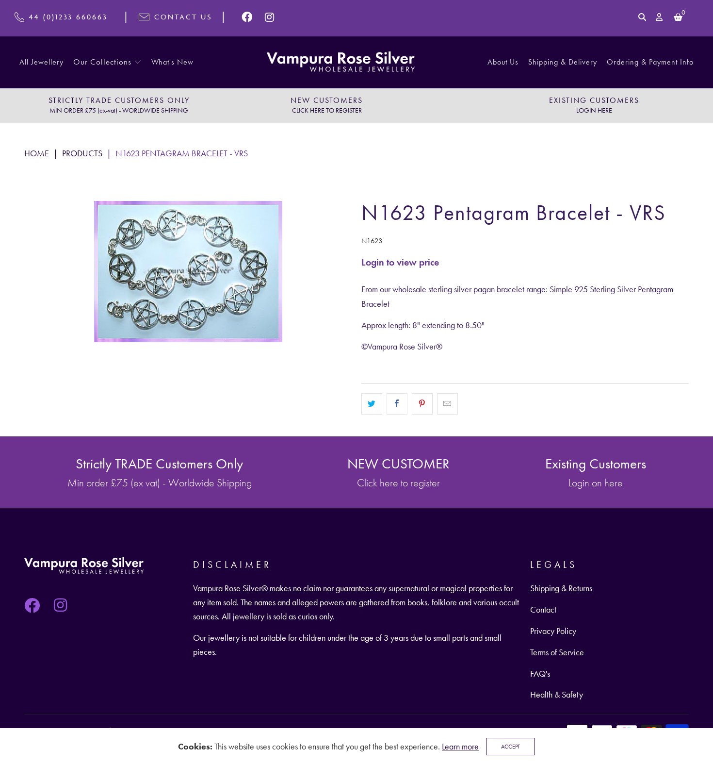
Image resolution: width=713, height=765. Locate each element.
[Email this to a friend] (447, 404)
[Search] (642, 17)
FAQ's (540, 673)
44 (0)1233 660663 (68, 16)
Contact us (183, 16)
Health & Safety (556, 694)
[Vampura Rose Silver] (341, 62)
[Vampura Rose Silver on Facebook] (248, 17)
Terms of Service (557, 652)
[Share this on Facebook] (397, 404)
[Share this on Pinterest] (422, 404)
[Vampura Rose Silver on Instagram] (269, 17)
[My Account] (660, 17)
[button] (107, 62)
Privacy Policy (553, 630)
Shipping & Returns (561, 588)
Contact (543, 609)
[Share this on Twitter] (371, 404)
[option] (119, 106)
